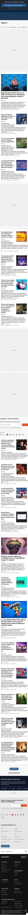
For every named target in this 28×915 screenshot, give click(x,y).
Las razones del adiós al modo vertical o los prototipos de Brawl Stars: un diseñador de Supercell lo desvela (8, 164)
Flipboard (20, 434)
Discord (23, 434)
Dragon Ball (19, 788)
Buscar (26, 851)
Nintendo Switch (5, 831)
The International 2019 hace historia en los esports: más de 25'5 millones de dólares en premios (7, 259)
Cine (9, 788)
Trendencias (3, 890)
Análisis (13, 788)
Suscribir (25, 424)
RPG (18, 27)
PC (2, 834)
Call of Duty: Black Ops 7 (19, 839)
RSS (13, 434)
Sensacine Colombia (18, 905)
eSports (3, 100)
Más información (12, 913)
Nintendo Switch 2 (18, 831)
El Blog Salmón (17, 890)
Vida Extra (16, 865)
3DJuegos (16, 864)
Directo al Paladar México (6, 907)
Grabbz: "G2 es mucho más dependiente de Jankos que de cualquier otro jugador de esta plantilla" (8, 722)
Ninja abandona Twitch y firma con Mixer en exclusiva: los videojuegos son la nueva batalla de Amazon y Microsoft (13, 95)
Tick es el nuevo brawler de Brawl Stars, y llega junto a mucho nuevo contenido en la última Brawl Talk (8, 283)
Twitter (1, 434)
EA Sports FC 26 (5, 841)
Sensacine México (18, 903)
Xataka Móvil (4, 865)
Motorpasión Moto (18, 883)
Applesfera (3, 867)
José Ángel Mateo (8, 109)
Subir (23, 856)
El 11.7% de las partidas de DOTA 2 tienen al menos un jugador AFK (7, 140)
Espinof (15, 874)
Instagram (10, 434)
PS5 (15, 834)
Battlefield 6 (17, 841)
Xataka (2, 864)
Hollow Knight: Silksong (6, 839)
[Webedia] (5, 857)
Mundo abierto (24, 27)
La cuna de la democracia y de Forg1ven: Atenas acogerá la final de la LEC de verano (7, 581)
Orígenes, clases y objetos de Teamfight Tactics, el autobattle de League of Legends (13, 558)
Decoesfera (3, 892)
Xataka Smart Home (5, 869)
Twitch (16, 434)
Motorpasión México (18, 907)
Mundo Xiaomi (4, 871)
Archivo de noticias (14, 772)
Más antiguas (14, 768)
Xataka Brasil (4, 903)
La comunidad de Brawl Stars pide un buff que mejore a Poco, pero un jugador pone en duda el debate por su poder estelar (13, 622)
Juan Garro (7, 133)
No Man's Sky (17, 836)
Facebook (4, 434)
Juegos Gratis (13, 27)
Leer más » (20, 108)
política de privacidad (17, 427)
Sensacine (16, 873)
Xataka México (4, 901)
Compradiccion (4, 894)
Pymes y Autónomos (18, 892)
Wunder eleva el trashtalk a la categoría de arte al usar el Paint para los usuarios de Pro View (8, 516)
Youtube (7, 434)
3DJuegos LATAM (17, 901)
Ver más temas (5, 846)
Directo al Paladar (4, 881)
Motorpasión (17, 881)
